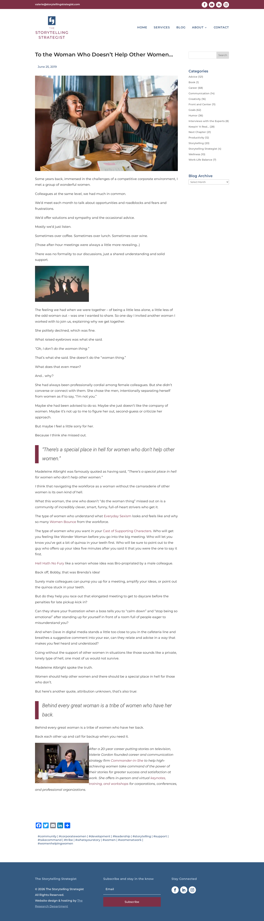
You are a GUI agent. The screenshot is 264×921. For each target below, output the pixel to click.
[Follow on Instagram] (226, 5)
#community (47, 836)
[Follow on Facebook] (204, 5)
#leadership (121, 836)
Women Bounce (63, 522)
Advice (193, 76)
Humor (193, 115)
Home (142, 27)
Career (193, 87)
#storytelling (142, 836)
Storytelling (196, 143)
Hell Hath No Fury (49, 563)
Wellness (194, 154)
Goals (192, 110)
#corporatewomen (72, 836)
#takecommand (50, 840)
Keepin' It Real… (199, 126)
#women (109, 840)
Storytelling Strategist (203, 148)
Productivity (196, 137)
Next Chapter (197, 132)
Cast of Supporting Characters (127, 531)
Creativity (195, 99)
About (198, 27)
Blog (181, 27)
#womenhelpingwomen (55, 843)
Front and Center (200, 104)
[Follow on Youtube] (212, 5)
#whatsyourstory (87, 840)
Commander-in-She (127, 761)
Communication (199, 93)
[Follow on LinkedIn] (219, 5)
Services (162, 27)
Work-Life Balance (200, 159)
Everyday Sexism (117, 516)
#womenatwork (130, 840)
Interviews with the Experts (207, 121)
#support (160, 836)
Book (192, 82)
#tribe (68, 840)
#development (99, 836)
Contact (221, 27)
